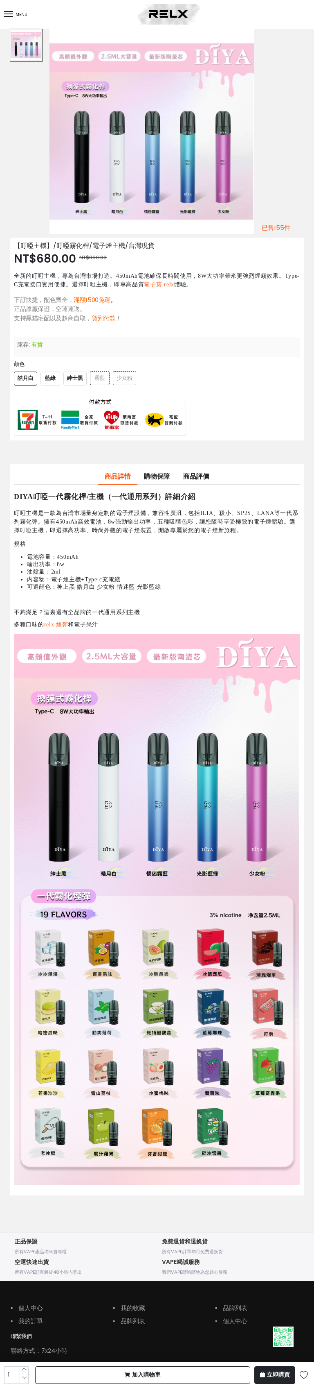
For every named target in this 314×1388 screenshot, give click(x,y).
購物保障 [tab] (157, 476)
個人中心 (27, 1308)
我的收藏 (129, 1308)
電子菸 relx (159, 284)
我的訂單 (27, 1321)
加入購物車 (146, 1374)
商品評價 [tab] (196, 476)
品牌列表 (129, 1321)
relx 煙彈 (56, 625)
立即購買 (278, 1374)
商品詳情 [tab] (118, 476)
